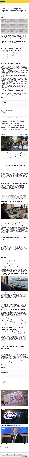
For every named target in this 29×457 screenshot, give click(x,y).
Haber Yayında (3, 158)
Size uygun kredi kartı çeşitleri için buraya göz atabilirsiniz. (11, 89)
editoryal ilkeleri (9, 227)
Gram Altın (27, 3)
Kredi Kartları (6, 6)
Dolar (10, 3)
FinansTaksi (2, 6)
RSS (7, 454)
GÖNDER (27, 378)
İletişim (26, 1)
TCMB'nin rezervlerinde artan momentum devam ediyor (10, 425)
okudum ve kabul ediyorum (8, 378)
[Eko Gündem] (14, 416)
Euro (13, 3)
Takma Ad (2, 368)
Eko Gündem (6, 121)
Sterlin (18, 3)
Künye (24, 1)
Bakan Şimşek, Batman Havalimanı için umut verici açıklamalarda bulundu (13, 443)
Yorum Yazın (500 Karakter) (4, 102)
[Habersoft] (25, 456)
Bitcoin (22, 3)
